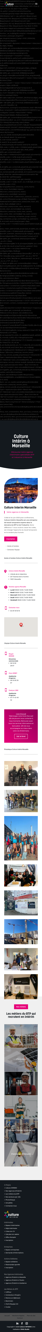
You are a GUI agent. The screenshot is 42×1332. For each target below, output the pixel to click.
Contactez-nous (11, 1206)
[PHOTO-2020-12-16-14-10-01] (21, 786)
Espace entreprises (12, 1250)
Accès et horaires (13, 546)
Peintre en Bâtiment (13, 1298)
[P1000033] (21, 999)
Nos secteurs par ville (13, 1197)
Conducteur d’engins (13, 1295)
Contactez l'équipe (13, 550)
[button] (22, 625)
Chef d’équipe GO (12, 1304)
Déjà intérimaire (11, 1228)
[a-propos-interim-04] (21, 970)
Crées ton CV (10, 1231)
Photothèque (10, 1200)
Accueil (7, 1315)
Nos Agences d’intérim (14, 1191)
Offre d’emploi (11, 1237)
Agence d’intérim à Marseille (16, 1277)
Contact (20, 1318)
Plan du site (31, 1315)
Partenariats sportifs (13, 1264)
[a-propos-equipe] (21, 886)
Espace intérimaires (13, 1225)
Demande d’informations (14, 1253)
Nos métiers (21, 1006)
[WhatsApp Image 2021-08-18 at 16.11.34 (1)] (21, 860)
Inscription (10, 539)
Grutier (8, 1307)
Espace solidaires (12, 1262)
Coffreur (8, 1292)
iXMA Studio (25, 1329)
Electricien (9, 1301)
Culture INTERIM (11, 1188)
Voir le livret (21, 736)
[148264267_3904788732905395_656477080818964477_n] (21, 944)
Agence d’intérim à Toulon (15, 1280)
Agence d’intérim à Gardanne (16, 1283)
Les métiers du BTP (12, 1194)
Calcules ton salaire (12, 1234)
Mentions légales (18, 1315)
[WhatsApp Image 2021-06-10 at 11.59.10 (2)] (21, 915)
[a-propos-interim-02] (21, 812)
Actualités (9, 1203)
